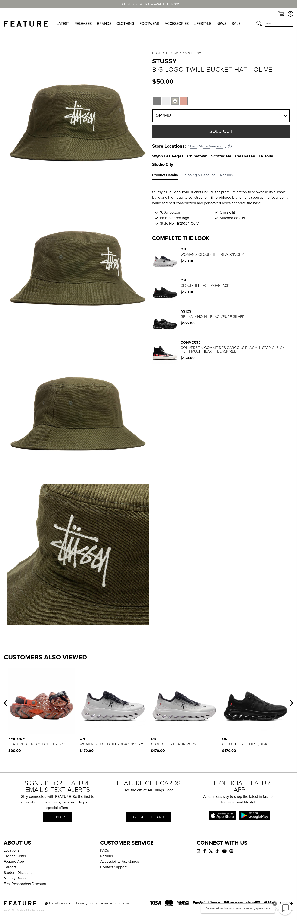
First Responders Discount (25, 884)
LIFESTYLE (202, 23)
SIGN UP (57, 817)
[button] (5, 703)
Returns (106, 856)
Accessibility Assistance (119, 861)
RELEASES (83, 23)
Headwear (175, 53)
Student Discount (18, 872)
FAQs (104, 850)
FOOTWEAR (149, 23)
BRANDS (104, 23)
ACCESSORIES (177, 23)
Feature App (14, 861)
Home (157, 53)
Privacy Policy (87, 903)
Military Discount (17, 878)
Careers (10, 867)
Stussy (194, 53)
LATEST (63, 23)
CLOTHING (125, 23)
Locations (11, 850)
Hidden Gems (15, 856)
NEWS (221, 23)
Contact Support (113, 867)
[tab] (167, 176)
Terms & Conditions (114, 903)
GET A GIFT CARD (148, 817)
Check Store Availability (207, 146)
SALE (236, 23)
